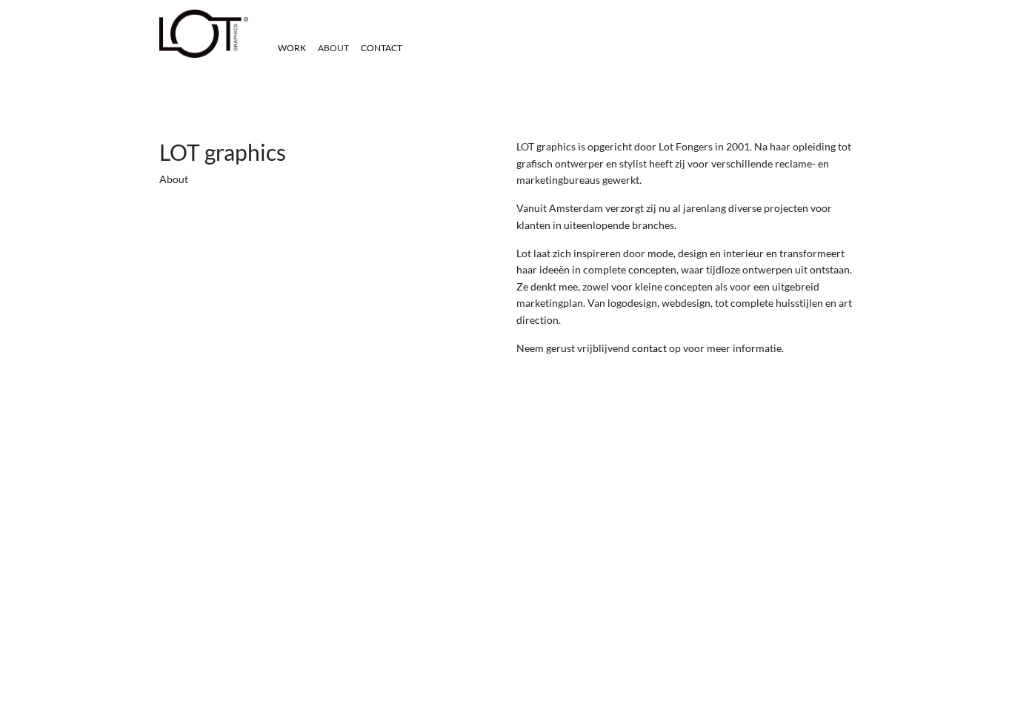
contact (649, 348)
